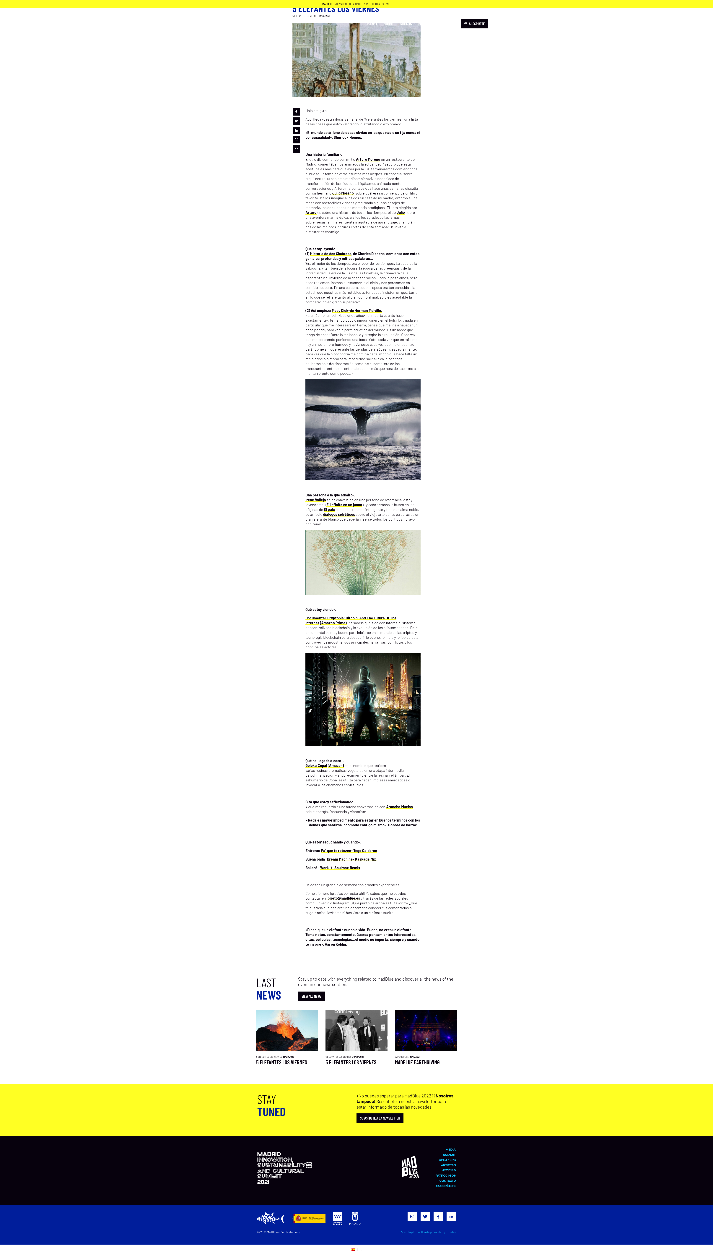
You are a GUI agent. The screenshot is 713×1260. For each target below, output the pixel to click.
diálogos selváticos (339, 514)
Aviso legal (407, 1232)
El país (329, 509)
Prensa (372, 24)
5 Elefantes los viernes (281, 1062)
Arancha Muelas (399, 806)
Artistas (448, 1165)
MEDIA (451, 1149)
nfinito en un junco (346, 504)
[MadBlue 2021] (233, 32)
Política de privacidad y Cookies (436, 1232)
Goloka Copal (316, 765)
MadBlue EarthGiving (417, 1062)
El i (328, 504)
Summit (389, 24)
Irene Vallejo (315, 500)
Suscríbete (446, 1186)
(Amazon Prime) (333, 623)
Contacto (447, 24)
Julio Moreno (343, 193)
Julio (401, 212)
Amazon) (336, 765)
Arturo (311, 212)
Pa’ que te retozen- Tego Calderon (349, 850)
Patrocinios (426, 24)
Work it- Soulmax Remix (340, 867)
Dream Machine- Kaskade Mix (352, 859)
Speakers (447, 1160)
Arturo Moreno (368, 159)
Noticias (406, 24)
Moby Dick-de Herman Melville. (357, 310)
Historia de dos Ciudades (330, 253)
